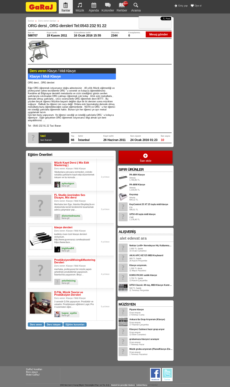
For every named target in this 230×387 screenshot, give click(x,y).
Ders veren (36, 324)
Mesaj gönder (158, 34)
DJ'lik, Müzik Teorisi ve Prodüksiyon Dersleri (68, 293)
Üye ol (197, 5)
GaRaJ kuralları (34, 369)
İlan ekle (145, 160)
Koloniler (108, 10)
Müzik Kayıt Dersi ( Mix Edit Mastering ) (71, 164)
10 (162, 140)
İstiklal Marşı (141, 385)
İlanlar (65, 10)
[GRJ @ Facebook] (155, 381)
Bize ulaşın (32, 372)
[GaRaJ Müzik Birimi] (41, 11)
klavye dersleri (63, 227)
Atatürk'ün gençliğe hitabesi (123, 385)
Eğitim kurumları (75, 324)
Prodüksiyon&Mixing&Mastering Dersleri (74, 261)
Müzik (80, 10)
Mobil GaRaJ (33, 374)
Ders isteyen (54, 324)
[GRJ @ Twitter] (167, 381)
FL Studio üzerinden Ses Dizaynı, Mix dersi (69, 196)
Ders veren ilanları (47, 21)
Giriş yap (183, 5)
